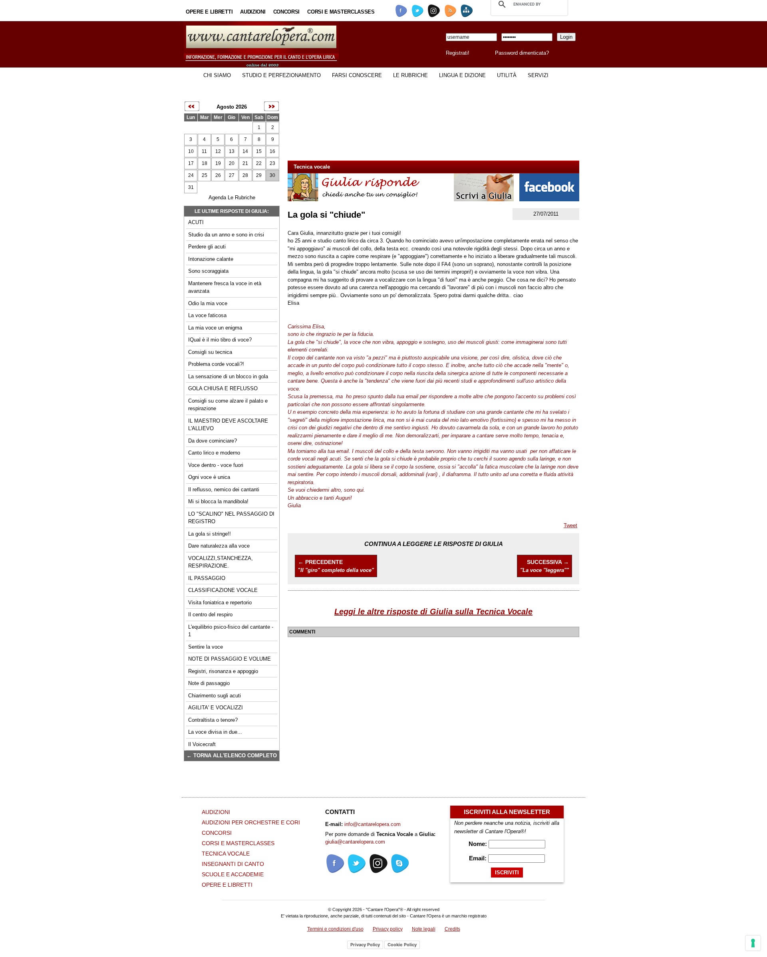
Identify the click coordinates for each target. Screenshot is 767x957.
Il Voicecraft (202, 744)
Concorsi (286, 12)
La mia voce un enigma (215, 328)
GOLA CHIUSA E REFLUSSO (223, 388)
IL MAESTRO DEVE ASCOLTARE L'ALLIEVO (228, 425)
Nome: (479, 843)
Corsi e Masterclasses (341, 12)
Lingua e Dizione (462, 75)
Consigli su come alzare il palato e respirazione (228, 405)
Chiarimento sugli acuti (214, 696)
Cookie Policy (402, 944)
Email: (478, 858)
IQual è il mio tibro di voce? (220, 340)
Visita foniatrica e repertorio (220, 603)
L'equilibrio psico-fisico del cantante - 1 (230, 631)
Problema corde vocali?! (216, 364)
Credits (452, 929)
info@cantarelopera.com (372, 824)
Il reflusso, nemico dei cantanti (223, 489)
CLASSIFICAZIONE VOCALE (223, 590)
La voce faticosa (207, 315)
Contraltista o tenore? (213, 720)
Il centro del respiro (210, 614)
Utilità (507, 75)
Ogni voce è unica (209, 477)
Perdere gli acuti (207, 247)
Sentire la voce (205, 647)
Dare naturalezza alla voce (219, 546)
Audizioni (252, 12)
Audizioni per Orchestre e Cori (251, 822)
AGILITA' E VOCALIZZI (215, 708)
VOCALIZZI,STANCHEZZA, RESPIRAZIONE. (220, 562)
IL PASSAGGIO (206, 578)
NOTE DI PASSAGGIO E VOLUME (229, 659)
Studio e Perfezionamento (281, 75)
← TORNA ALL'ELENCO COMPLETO (232, 755)
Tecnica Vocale (226, 853)
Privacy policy (388, 929)
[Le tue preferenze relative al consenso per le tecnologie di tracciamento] (753, 943)
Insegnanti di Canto (233, 864)
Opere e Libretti (209, 12)
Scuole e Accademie (233, 874)
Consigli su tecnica (210, 352)
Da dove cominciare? (212, 441)
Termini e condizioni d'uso (335, 929)
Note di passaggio (209, 683)
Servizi (538, 75)
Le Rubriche (410, 75)
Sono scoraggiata (208, 271)
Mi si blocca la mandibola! (218, 501)
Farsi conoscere (357, 75)
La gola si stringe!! (209, 534)
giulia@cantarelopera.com (355, 842)
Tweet (570, 525)
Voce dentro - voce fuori (215, 465)
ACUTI (196, 222)
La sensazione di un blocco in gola (228, 376)
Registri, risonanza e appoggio (223, 671)
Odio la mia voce (207, 303)
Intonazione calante (210, 259)
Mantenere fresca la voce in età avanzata (224, 287)
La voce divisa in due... (215, 732)
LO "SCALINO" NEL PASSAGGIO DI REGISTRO (231, 518)
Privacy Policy (365, 944)
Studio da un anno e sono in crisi (226, 235)
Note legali (423, 929)
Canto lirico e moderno (214, 453)
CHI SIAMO (217, 75)
